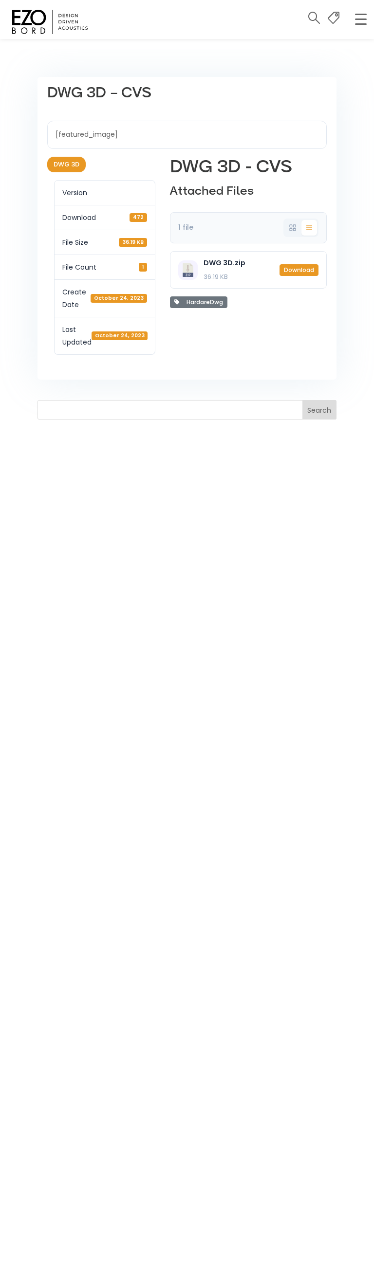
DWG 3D (66, 164)
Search (319, 410)
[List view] (309, 228)
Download (299, 270)
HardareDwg (203, 302)
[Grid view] (292, 228)
